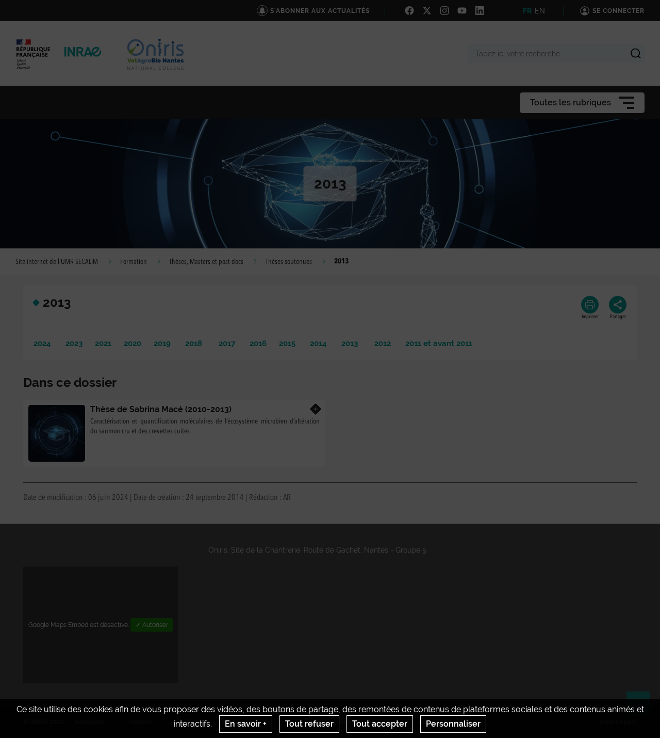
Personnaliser (453, 724)
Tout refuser (309, 724)
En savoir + (246, 724)
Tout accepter (379, 724)
